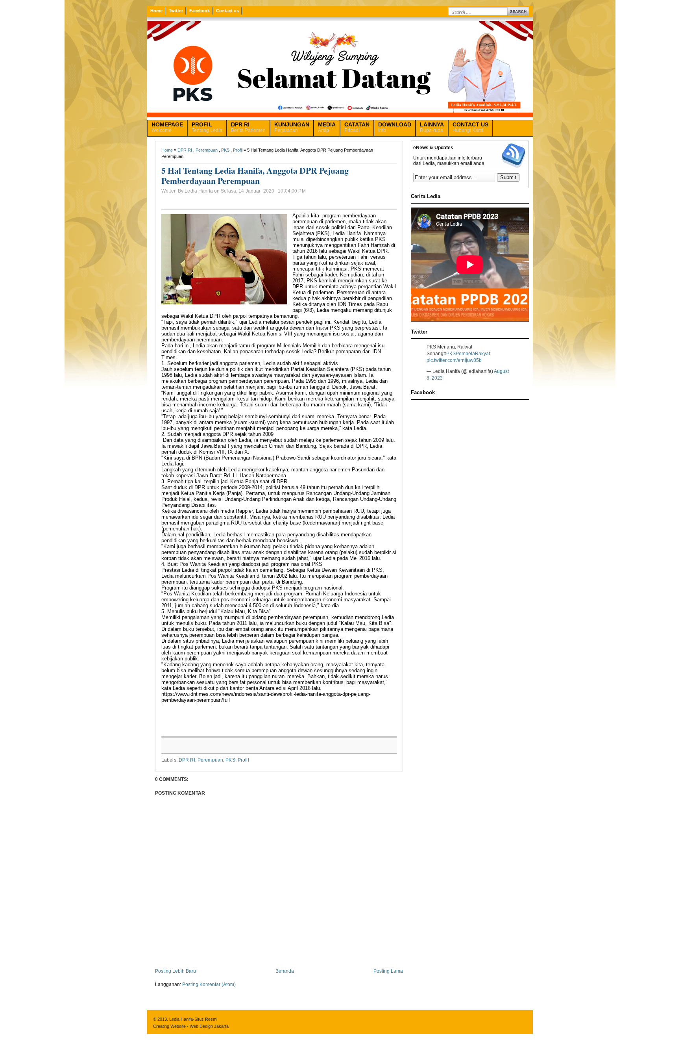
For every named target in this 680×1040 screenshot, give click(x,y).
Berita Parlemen (248, 127)
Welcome (167, 127)
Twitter (176, 10)
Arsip (327, 127)
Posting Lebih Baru (175, 971)
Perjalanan (291, 127)
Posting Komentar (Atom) (209, 984)
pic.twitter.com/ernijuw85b (454, 360)
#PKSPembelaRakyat (466, 353)
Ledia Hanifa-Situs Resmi (193, 1019)
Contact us (227, 10)
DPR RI (184, 150)
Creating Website (169, 1026)
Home (156, 10)
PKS (225, 150)
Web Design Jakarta (209, 1026)
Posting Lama (388, 971)
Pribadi (357, 127)
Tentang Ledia (207, 127)
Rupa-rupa (432, 127)
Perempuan (207, 150)
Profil (237, 150)
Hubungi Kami (470, 127)
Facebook (199, 10)
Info (394, 127)
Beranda (284, 971)
